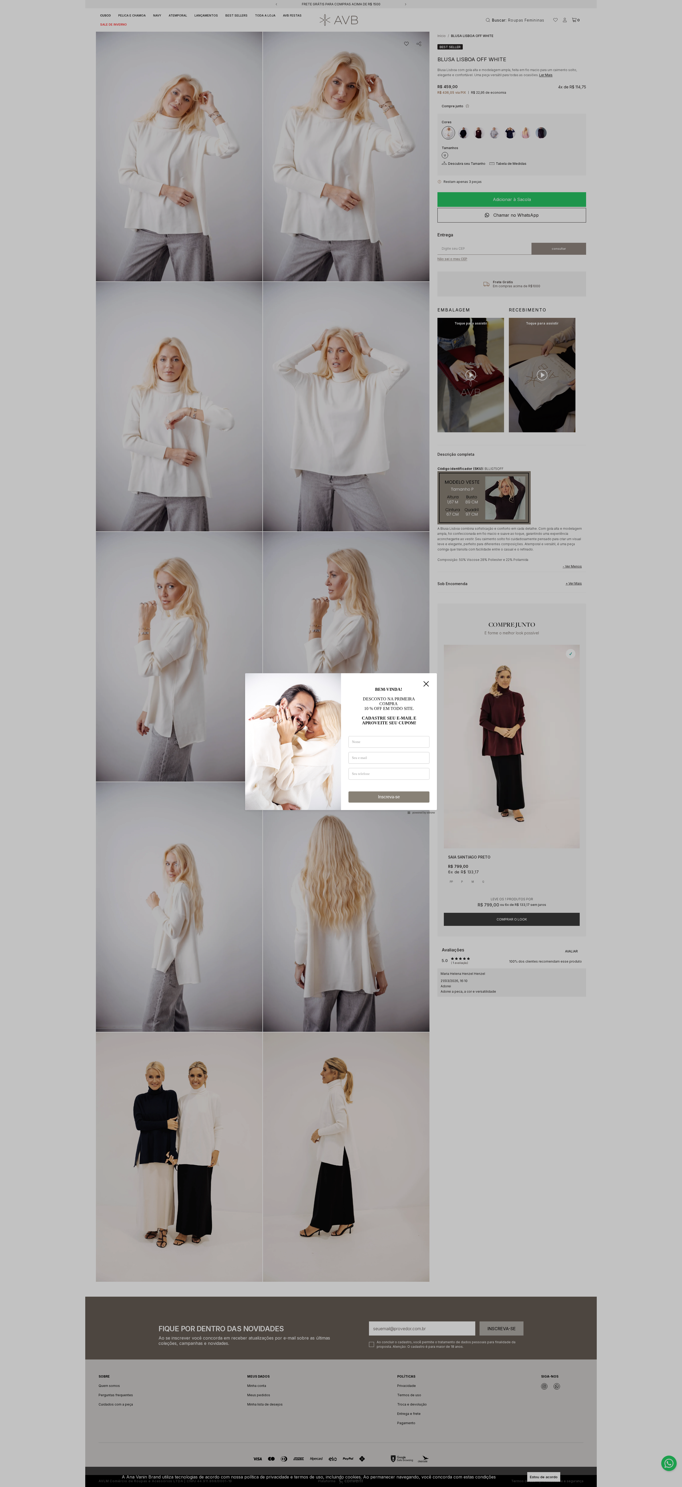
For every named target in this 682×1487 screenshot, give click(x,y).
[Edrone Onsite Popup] (341, 743)
